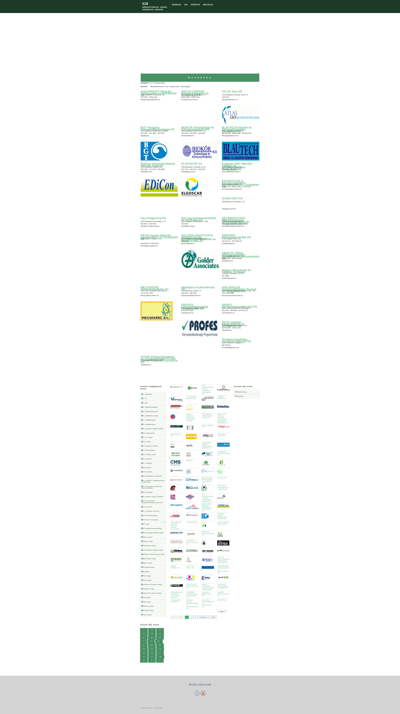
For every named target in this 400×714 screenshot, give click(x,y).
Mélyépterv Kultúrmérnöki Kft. (198, 288)
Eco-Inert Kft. (222, 478)
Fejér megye (147, 580)
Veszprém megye (149, 589)
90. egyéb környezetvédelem (152, 528)
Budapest (146, 571)
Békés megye (147, 563)
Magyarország (241, 392)
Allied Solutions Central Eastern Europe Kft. (207, 416)
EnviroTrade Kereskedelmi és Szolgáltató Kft (223, 586)
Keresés (201, 77)
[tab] (153, 394)
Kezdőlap (176, 5)
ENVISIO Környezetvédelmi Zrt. (224, 594)
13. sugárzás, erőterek (150, 446)
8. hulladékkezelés (149, 424)
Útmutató (195, 5)
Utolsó (213, 617)
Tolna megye (147, 615)
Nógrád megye (148, 541)
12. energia (147, 441)
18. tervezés (147, 467)
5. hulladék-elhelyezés (150, 411)
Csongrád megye (148, 567)
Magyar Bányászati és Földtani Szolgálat (236, 271)
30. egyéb (146, 524)
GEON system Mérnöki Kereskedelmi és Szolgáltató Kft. (159, 237)
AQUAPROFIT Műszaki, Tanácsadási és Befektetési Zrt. (159, 93)
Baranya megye (148, 606)
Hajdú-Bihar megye (149, 545)
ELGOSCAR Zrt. (192, 163)
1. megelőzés (147, 394)
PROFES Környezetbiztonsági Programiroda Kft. (194, 306)
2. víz (145, 398)
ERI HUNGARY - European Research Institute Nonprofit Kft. (176, 526)
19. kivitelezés (147, 472)
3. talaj (145, 403)
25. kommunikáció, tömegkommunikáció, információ (152, 501)
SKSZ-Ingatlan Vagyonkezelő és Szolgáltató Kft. (233, 323)
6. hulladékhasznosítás (150, 416)
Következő (203, 617)
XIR (186, 5)
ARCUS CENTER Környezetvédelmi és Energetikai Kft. (195, 93)
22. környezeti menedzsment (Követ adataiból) (151, 487)
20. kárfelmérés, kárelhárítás (152, 476)
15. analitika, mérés (149, 454)
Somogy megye (148, 610)
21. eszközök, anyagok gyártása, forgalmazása (153, 481)
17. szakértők (147, 463)
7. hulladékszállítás (149, 420)
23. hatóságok (147, 492)
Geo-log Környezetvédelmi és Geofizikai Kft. (198, 219)
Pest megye (147, 576)
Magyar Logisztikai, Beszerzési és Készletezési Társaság (191, 418)
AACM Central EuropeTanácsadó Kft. (192, 586)
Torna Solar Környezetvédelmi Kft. (192, 542)
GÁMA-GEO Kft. (232, 198)
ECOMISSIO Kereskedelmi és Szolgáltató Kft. (223, 487)
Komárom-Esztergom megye (152, 584)
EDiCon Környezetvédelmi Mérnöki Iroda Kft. (158, 164)
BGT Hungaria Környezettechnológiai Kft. (158, 128)
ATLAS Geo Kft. (232, 91)
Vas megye (146, 597)
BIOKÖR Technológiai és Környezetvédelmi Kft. (197, 128)
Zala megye (147, 602)
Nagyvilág (239, 396)
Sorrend (144, 86)
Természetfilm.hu (192, 522)
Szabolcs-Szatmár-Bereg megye (153, 554)
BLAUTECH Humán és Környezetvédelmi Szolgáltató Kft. (237, 129)
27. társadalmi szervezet (151, 511)
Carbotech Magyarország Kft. (206, 594)
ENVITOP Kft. (222, 600)
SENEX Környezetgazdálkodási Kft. (240, 305)
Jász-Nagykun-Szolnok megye (153, 550)
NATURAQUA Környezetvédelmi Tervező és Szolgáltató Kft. (239, 289)
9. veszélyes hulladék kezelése (153, 428)
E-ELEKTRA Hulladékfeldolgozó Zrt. (224, 453)
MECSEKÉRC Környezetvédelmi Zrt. (155, 288)
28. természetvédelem (150, 515)
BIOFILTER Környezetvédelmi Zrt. (208, 533)
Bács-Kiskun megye (149, 558)
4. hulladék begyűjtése (150, 407)
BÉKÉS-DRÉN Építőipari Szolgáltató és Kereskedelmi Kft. (207, 507)
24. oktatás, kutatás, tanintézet (153, 496)
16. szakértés (147, 459)
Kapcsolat (208, 5)
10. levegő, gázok (149, 433)
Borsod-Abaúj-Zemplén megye (153, 532)
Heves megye (147, 537)
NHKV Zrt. (189, 460)
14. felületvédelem (149, 450)
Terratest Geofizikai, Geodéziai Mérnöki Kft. (237, 340)
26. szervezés (147, 507)
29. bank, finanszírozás (150, 520)
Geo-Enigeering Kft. (154, 218)
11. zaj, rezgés (148, 437)
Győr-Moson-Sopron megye (152, 593)
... (144, 630)
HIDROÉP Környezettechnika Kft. (237, 236)
